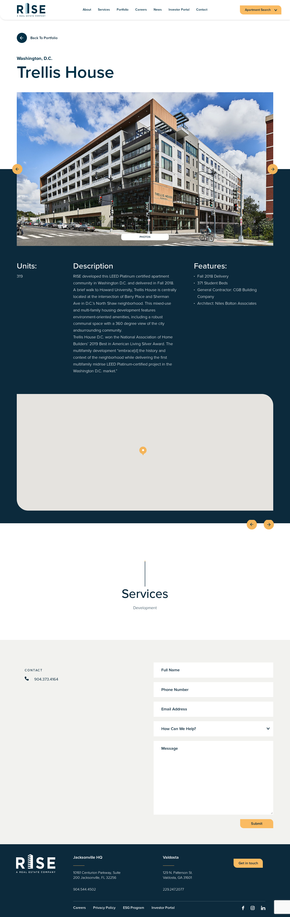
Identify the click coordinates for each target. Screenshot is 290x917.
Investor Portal (179, 10)
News (158, 10)
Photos (145, 237)
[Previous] (17, 169)
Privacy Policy (104, 908)
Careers (141, 10)
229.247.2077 (173, 889)
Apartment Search (258, 9)
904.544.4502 (84, 889)
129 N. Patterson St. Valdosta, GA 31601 (178, 875)
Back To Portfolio (44, 37)
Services (104, 10)
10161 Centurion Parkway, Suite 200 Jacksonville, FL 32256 (97, 875)
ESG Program (133, 908)
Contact (201, 10)
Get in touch (248, 863)
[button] (145, 452)
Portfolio (122, 10)
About (87, 10)
